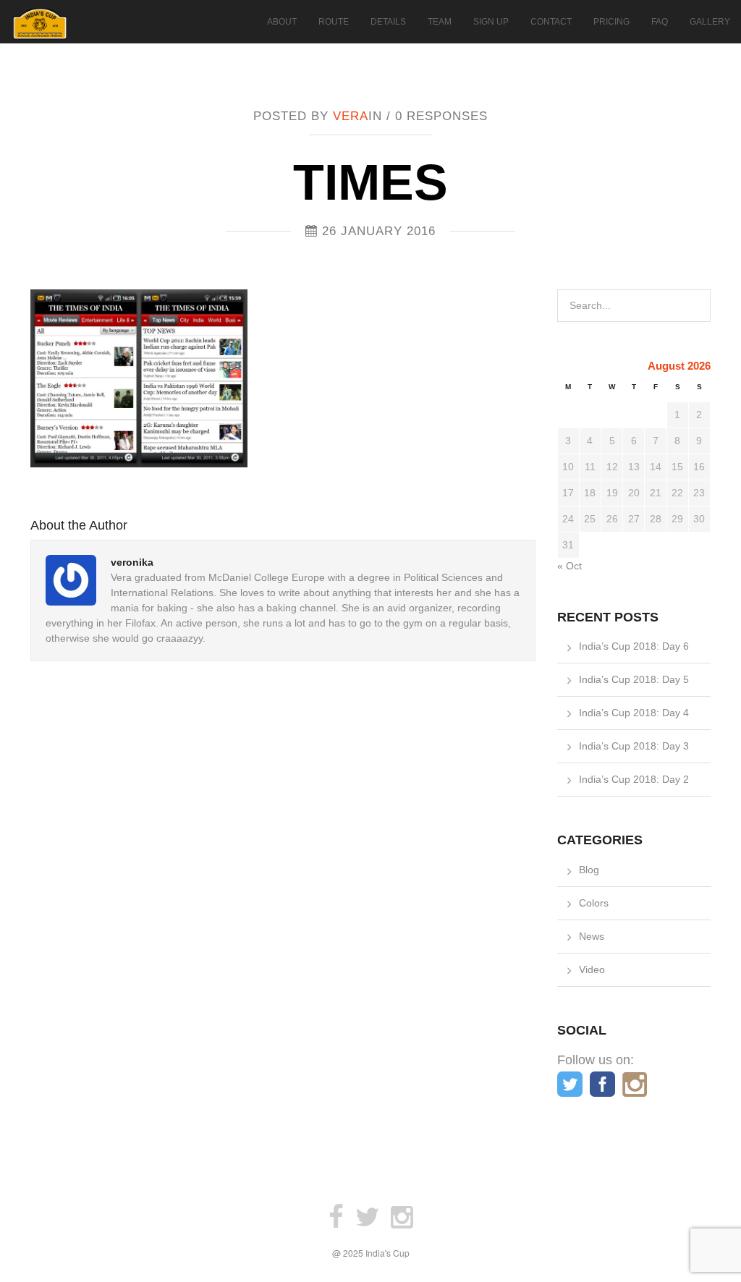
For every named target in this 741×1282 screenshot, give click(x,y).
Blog (589, 869)
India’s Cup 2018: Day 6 (634, 646)
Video (592, 969)
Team (440, 22)
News (591, 936)
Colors (594, 903)
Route (333, 22)
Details (388, 22)
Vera (350, 116)
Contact (551, 22)
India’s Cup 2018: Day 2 (634, 779)
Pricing (611, 22)
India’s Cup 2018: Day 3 (634, 746)
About (282, 22)
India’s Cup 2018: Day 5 (634, 679)
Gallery (710, 22)
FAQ (659, 22)
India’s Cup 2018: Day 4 (634, 712)
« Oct (569, 566)
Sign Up (491, 22)
